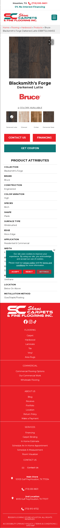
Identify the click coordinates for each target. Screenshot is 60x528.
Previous (4, 117)
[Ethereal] (24, 117)
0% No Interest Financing (30, 7)
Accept (15, 272)
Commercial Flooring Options (30, 371)
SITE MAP (30, 525)
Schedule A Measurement (30, 450)
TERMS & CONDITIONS (45, 524)
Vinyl (30, 353)
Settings (44, 272)
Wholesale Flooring (30, 380)
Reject (29, 272)
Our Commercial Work (30, 375)
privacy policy (29, 263)
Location (30, 410)
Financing (30, 432)
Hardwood (26, 27)
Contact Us (17, 137)
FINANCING (44, 137)
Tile (30, 348)
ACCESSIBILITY (9, 524)
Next (56, 117)
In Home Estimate (30, 441)
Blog (30, 397)
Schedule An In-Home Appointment (30, 445)
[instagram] (30, 322)
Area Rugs (30, 357)
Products (37, 27)
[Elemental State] (48, 117)
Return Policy (30, 414)
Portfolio (30, 405)
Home (6, 27)
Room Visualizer (30, 454)
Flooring (15, 27)
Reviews (30, 401)
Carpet (30, 335)
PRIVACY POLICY (25, 524)
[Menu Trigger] (54, 17)
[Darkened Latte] (12, 117)
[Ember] (36, 117)
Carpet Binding (30, 437)
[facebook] (25, 322)
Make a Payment (30, 418)
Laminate (30, 344)
